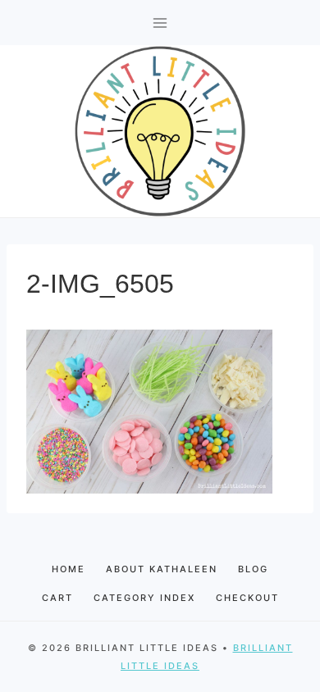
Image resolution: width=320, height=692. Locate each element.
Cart (57, 597)
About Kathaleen (161, 569)
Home (68, 569)
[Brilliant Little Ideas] (160, 131)
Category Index (144, 597)
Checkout (247, 597)
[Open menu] (160, 22)
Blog (253, 569)
